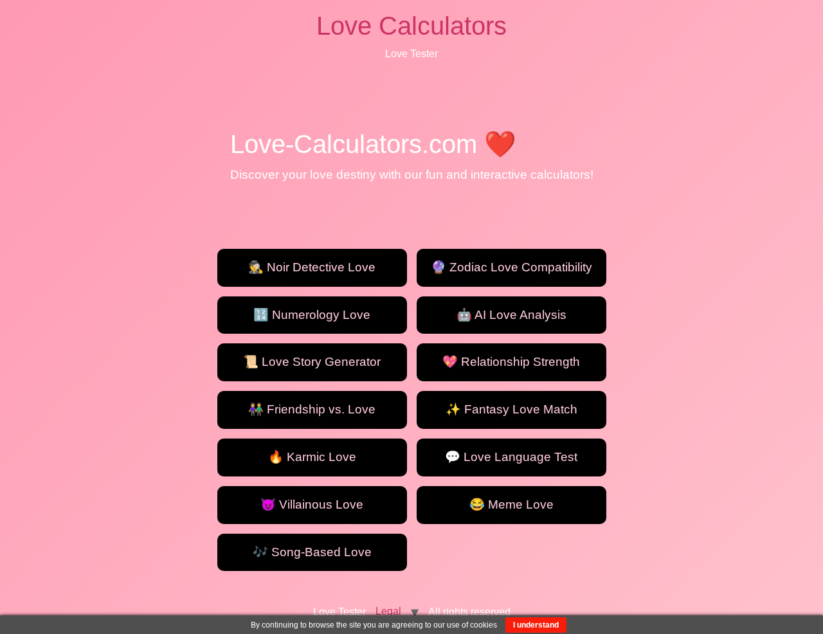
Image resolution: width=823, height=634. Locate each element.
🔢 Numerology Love (311, 315)
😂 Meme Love (511, 504)
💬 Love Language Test (511, 457)
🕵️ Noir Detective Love (311, 267)
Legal (388, 611)
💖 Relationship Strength (511, 361)
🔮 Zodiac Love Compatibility (511, 267)
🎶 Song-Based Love (312, 552)
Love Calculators (411, 26)
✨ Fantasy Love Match (511, 409)
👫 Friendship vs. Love (311, 409)
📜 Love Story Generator (312, 361)
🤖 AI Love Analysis (511, 315)
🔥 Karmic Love (312, 457)
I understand (536, 624)
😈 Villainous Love (311, 504)
